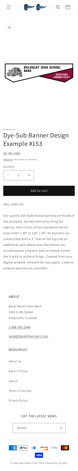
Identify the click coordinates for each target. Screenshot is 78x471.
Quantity (8, 166)
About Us (15, 361)
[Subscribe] (60, 428)
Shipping (7, 159)
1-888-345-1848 (19, 327)
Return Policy (18, 371)
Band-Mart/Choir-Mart (32, 463)
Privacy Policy (18, 400)
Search (13, 381)
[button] (8, 7)
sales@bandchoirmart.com (28, 336)
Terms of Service (20, 391)
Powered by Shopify (56, 463)
